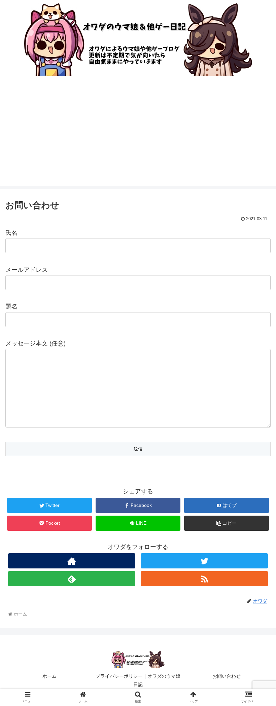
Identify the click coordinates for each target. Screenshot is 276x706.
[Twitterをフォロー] (204, 560)
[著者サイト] (71, 560)
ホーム (49, 676)
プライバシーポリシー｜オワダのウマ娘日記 (138, 680)
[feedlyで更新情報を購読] (71, 578)
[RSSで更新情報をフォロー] (204, 578)
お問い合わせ (226, 676)
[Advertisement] (138, 138)
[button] (255, 595)
